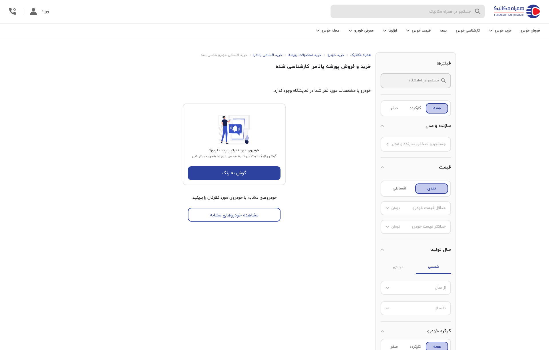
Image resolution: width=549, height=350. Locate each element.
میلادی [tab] (398, 267)
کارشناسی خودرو (468, 30)
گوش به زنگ (234, 173)
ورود (45, 11)
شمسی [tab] (433, 267)
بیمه (443, 30)
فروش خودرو (530, 30)
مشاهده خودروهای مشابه (234, 215)
